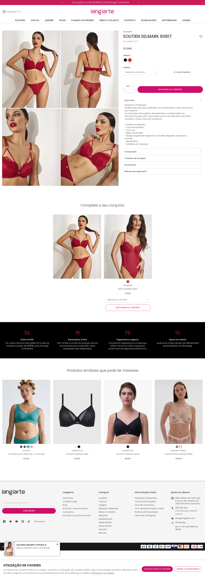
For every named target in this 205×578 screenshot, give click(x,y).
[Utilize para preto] (125, 60)
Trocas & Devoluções (145, 501)
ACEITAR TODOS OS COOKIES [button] (157, 569)
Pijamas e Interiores (108, 508)
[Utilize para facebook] (4, 521)
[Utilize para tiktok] (29, 521)
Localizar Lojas (70, 501)
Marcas (102, 533)
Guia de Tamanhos (144, 505)
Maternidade (105, 522)
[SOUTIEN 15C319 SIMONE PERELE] (179, 412)
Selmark (127, 32)
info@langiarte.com (185, 518)
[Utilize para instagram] (22, 521)
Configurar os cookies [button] (102, 573)
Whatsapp (180, 522)
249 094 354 (181, 507)
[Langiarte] (102, 12)
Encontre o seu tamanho (75, 508)
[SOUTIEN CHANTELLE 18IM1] (77, 412)
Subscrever (29, 511)
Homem (103, 529)
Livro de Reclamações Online (149, 508)
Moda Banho (105, 526)
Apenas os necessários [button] (188, 569)
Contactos (68, 512)
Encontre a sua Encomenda (77, 515)
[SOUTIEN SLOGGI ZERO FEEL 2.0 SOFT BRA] (26, 412)
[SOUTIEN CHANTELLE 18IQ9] (128, 412)
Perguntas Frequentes (146, 498)
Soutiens (103, 498)
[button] (201, 36)
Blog (65, 505)
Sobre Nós (68, 498)
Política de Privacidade (146, 512)
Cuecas (103, 501)
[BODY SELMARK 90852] (128, 247)
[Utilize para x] (10, 521)
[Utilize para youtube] (16, 521)
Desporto (103, 515)
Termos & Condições (145, 515)
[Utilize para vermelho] (130, 60)
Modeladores (105, 519)
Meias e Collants (107, 512)
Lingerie (102, 505)
